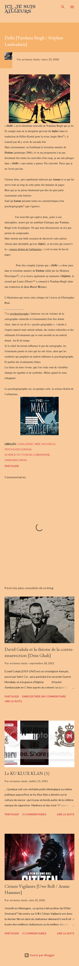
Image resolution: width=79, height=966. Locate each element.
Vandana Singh (16, 460)
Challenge (25, 444)
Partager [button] (12, 466)
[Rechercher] (63, 7)
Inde (37, 444)
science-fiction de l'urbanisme (27, 454)
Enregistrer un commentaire (44, 696)
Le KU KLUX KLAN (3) (27, 773)
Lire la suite (13, 701)
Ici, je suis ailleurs (20, 9)
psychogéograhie (18, 449)
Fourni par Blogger (42, 955)
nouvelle (49, 444)
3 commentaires (34, 814)
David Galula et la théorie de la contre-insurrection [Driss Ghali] (39, 652)
